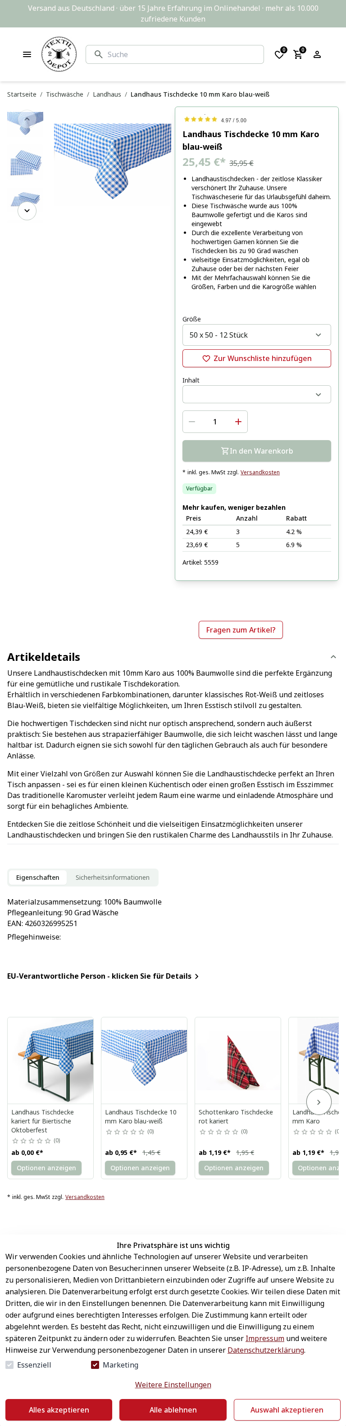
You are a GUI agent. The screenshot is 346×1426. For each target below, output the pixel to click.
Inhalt (191, 380)
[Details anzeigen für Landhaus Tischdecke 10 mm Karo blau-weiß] (144, 1060)
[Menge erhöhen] (238, 421)
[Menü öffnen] (27, 54)
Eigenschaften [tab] (37, 877)
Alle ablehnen (173, 1410)
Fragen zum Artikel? (241, 630)
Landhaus (107, 94)
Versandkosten (260, 472)
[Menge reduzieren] (192, 421)
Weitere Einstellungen (173, 1385)
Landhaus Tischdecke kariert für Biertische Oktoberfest (42, 1121)
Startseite (21, 94)
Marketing (120, 1365)
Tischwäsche (64, 94)
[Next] (27, 211)
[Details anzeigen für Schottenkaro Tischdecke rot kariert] (238, 1060)
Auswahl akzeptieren (286, 1410)
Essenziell (34, 1365)
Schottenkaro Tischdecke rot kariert (236, 1116)
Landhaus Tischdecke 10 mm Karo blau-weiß (141, 1116)
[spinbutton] (215, 421)
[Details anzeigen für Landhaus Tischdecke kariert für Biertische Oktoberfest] (51, 1060)
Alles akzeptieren (59, 1410)
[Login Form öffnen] (317, 54)
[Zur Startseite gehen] (59, 54)
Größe (191, 319)
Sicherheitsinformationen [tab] (113, 877)
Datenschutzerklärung (266, 1350)
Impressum (265, 1338)
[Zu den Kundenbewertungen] (256, 119)
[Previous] (27, 119)
